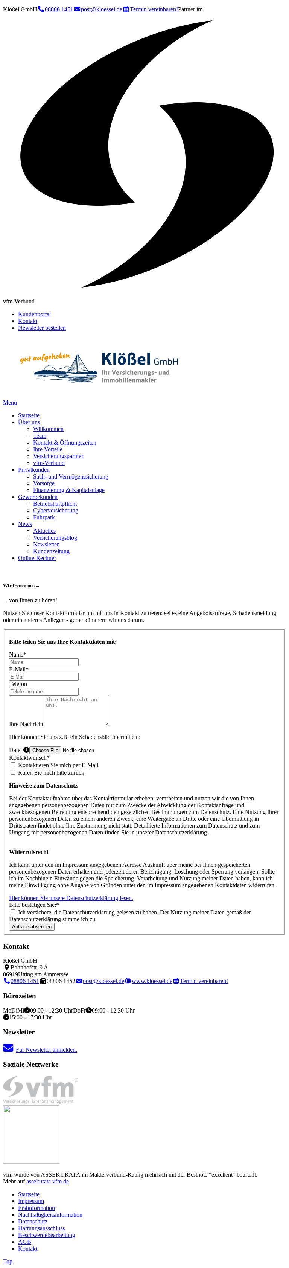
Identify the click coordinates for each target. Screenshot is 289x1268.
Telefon (18, 684)
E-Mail (19, 669)
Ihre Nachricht (27, 724)
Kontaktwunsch (29, 757)
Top (7, 1261)
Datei (16, 750)
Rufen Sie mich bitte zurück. (51, 772)
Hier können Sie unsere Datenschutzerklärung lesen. (71, 898)
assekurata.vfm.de (47, 1181)
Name (17, 654)
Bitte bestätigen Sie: (34, 905)
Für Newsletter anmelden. (46, 1049)
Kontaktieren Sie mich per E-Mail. (58, 765)
